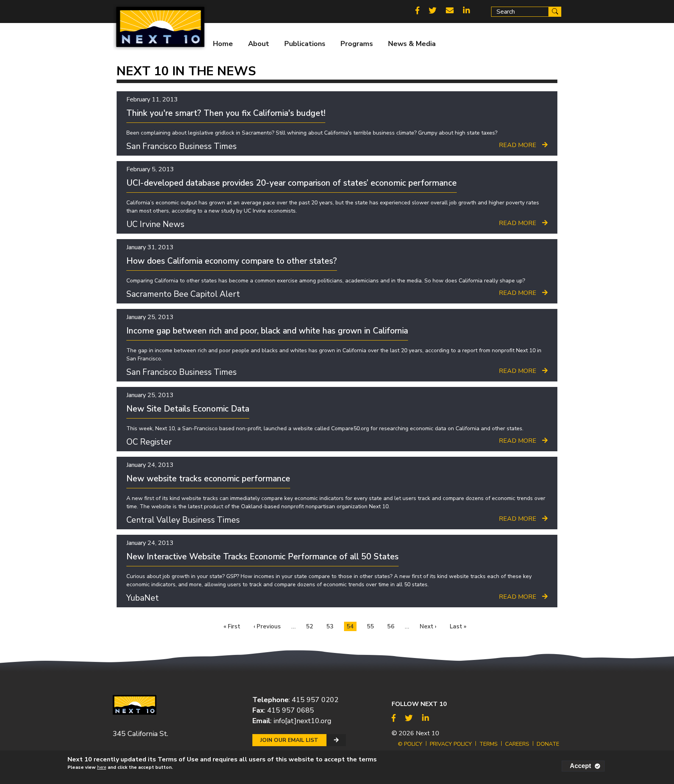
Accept (580, 766)
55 (372, 626)
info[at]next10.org (302, 720)
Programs (357, 43)
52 (311, 626)
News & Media (412, 43)
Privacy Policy (451, 744)
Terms (488, 744)
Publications (304, 43)
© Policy (410, 744)
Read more (517, 145)
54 (352, 626)
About (258, 43)
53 (331, 626)
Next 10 (427, 733)
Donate (548, 744)
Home (223, 43)
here (101, 767)
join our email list (289, 740)
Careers (517, 744)
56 (392, 626)
